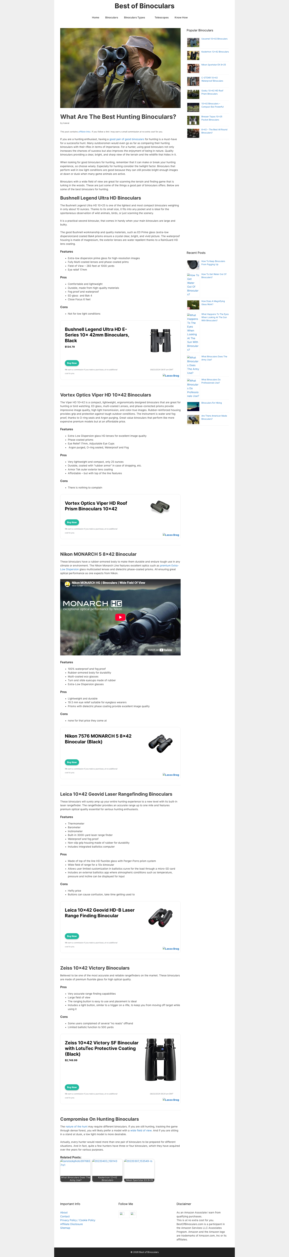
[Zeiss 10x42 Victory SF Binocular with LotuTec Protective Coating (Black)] (160, 1081)
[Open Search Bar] (195, 17)
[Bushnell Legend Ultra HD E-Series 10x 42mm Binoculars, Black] (160, 356)
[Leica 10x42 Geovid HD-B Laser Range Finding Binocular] (160, 929)
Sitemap (65, 1227)
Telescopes (162, 17)
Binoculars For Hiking (211, 402)
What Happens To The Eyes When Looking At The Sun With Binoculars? (215, 317)
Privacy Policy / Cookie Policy (77, 1220)
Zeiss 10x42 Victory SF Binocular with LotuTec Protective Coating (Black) (101, 1048)
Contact (65, 1216)
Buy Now (72, 363)
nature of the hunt (76, 1126)
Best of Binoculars (144, 6)
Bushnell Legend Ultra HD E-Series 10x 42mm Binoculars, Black (97, 335)
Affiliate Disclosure (71, 1224)
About (64, 1212)
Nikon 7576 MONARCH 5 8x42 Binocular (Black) (98, 738)
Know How (181, 17)
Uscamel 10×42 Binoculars (214, 38)
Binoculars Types (134, 17)
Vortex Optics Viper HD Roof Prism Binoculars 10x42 (96, 506)
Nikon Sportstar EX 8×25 (213, 64)
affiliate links (84, 131)
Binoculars (111, 17)
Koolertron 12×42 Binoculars (215, 51)
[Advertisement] (208, 197)
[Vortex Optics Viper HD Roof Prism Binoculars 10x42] (160, 516)
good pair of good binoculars (126, 139)
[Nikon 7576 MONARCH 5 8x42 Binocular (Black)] (160, 755)
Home (95, 17)
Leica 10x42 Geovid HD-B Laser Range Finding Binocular (100, 912)
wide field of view (141, 1130)
